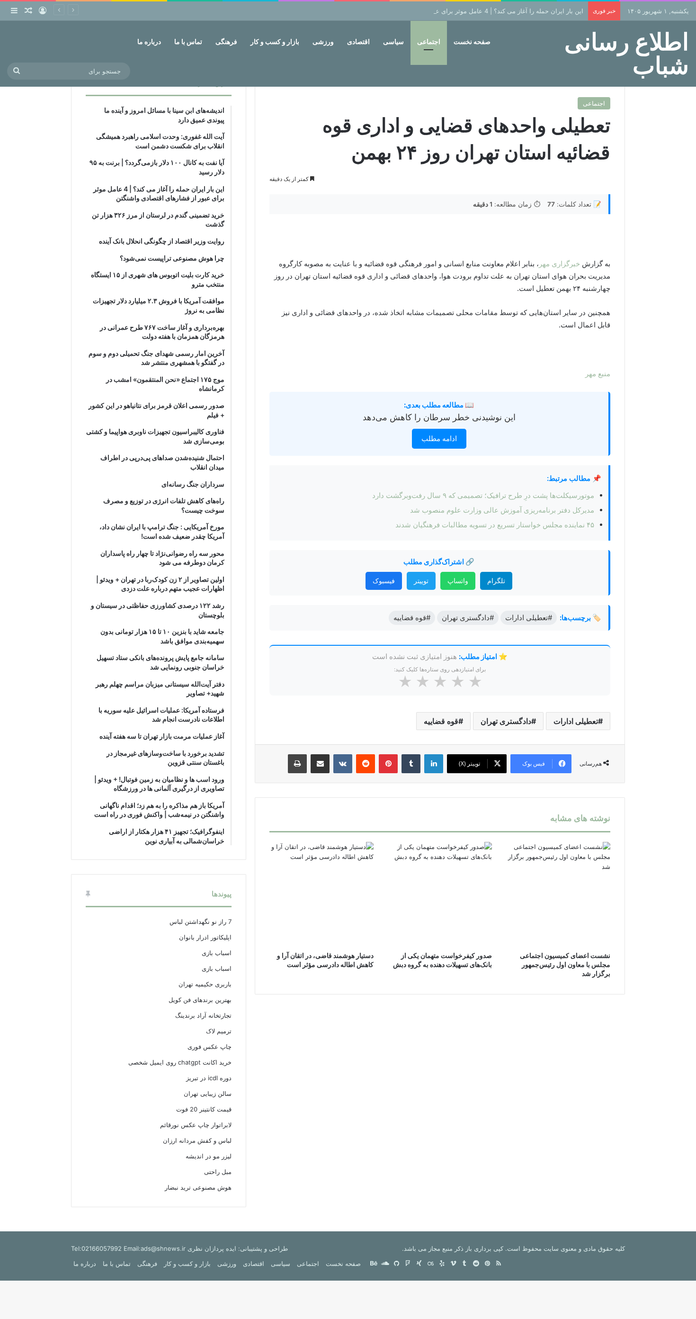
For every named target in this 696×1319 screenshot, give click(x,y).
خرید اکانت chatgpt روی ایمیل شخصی (180, 1062)
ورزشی (323, 41)
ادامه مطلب (439, 438)
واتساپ (457, 581)
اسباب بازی (217, 953)
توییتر (421, 581)
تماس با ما (188, 41)
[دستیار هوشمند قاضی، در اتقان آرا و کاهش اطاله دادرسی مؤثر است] (321, 894)
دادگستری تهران (506, 721)
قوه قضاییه (441, 721)
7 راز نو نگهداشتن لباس (201, 921)
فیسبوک (384, 581)
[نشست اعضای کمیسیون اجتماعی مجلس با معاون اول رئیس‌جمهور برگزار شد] (558, 894)
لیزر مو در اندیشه (209, 1156)
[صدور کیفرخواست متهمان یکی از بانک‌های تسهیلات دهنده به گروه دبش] (440, 894)
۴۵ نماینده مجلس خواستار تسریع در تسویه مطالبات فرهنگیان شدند (494, 524)
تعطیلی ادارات (575, 721)
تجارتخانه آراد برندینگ (203, 1015)
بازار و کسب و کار (274, 41)
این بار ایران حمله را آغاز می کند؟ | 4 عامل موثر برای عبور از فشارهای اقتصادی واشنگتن (466, 11)
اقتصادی (358, 41)
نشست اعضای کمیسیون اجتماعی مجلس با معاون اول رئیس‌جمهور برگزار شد (565, 964)
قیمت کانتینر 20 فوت (204, 1109)
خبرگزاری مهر (559, 263)
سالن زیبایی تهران (208, 1093)
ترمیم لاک (219, 1031)
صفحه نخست (472, 41)
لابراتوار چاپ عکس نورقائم (196, 1125)
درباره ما (149, 41)
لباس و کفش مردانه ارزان (197, 1140)
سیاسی (393, 41)
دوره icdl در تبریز (209, 1078)
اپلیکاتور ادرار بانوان (205, 937)
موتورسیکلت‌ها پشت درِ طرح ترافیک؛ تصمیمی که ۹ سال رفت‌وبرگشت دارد (483, 495)
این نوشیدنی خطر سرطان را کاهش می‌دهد (439, 417)
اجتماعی (428, 41)
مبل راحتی (218, 1171)
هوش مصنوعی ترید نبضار (198, 1187)
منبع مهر (597, 373)
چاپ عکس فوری (209, 1046)
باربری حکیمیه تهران (205, 984)
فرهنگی (226, 41)
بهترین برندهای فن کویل (200, 999)
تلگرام (496, 581)
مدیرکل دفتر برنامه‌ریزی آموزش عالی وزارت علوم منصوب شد (502, 510)
